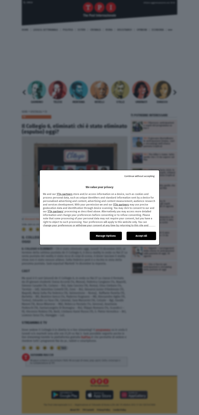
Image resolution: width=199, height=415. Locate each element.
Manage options (106, 235)
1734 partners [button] (64, 194)
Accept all (141, 235)
